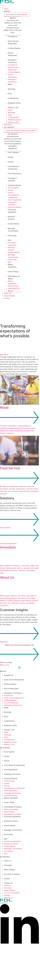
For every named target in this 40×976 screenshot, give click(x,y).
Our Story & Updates (12, 874)
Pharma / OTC (13, 108)
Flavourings (12, 235)
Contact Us (8, 883)
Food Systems (13, 152)
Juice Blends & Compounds (14, 765)
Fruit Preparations (14, 173)
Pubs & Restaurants (11, 689)
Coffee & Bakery (14, 48)
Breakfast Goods (14, 103)
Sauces (10, 162)
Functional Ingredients (12, 817)
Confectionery (13, 98)
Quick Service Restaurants (14, 680)
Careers (7, 879)
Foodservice (12, 36)
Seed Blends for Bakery (13, 807)
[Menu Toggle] (2, 5)
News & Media (9, 870)
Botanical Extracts (11, 821)
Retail (10, 84)
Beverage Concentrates (13, 830)
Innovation (8, 865)
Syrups (10, 157)
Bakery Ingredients (11, 798)
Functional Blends (14, 185)
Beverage (11, 89)
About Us (7, 861)
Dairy (10, 94)
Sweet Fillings (13, 272)
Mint (9, 240)
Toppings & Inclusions (12, 774)
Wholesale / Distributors (13, 693)
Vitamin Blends (13, 224)
